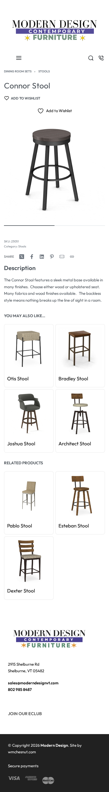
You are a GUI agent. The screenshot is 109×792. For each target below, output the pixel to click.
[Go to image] (29, 225)
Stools (44, 71)
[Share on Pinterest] (51, 256)
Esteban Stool (73, 525)
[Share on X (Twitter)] (21, 256)
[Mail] (62, 256)
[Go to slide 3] (18, 329)
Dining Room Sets (17, 71)
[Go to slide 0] (9, 329)
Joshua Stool (21, 444)
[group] (29, 348)
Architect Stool (74, 444)
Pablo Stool (19, 525)
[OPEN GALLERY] (54, 169)
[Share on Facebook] (31, 256)
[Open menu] (19, 58)
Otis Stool (18, 378)
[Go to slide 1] (12, 329)
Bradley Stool (73, 378)
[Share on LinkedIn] (41, 256)
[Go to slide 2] (15, 329)
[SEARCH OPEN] (91, 58)
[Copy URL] (72, 256)
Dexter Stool (21, 591)
